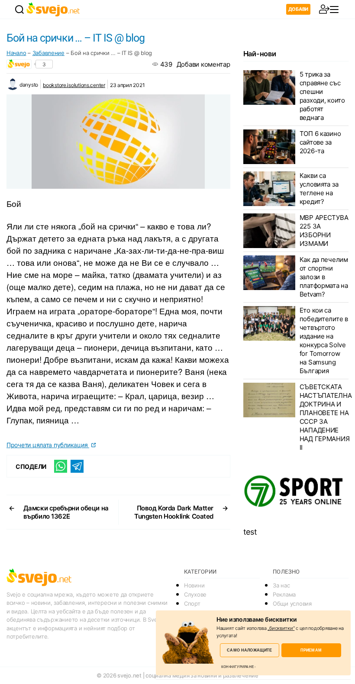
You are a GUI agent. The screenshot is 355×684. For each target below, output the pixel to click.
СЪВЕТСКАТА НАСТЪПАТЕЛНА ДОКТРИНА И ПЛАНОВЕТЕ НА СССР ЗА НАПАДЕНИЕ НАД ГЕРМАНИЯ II (326, 417)
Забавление (48, 52)
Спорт (192, 603)
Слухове (195, 594)
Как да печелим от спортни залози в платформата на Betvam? (324, 276)
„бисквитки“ (281, 628)
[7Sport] (296, 491)
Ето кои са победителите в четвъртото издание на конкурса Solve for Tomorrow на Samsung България (324, 340)
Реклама (284, 594)
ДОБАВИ (298, 9)
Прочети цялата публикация (47, 444)
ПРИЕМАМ (311, 650)
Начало (16, 52)
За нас (281, 585)
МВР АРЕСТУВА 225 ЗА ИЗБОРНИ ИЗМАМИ (324, 230)
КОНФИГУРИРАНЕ (237, 667)
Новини (194, 585)
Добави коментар (203, 64)
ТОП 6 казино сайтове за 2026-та (320, 142)
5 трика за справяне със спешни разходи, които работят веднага (322, 96)
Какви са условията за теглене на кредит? (319, 188)
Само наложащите (249, 650)
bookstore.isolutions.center (74, 85)
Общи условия (292, 603)
